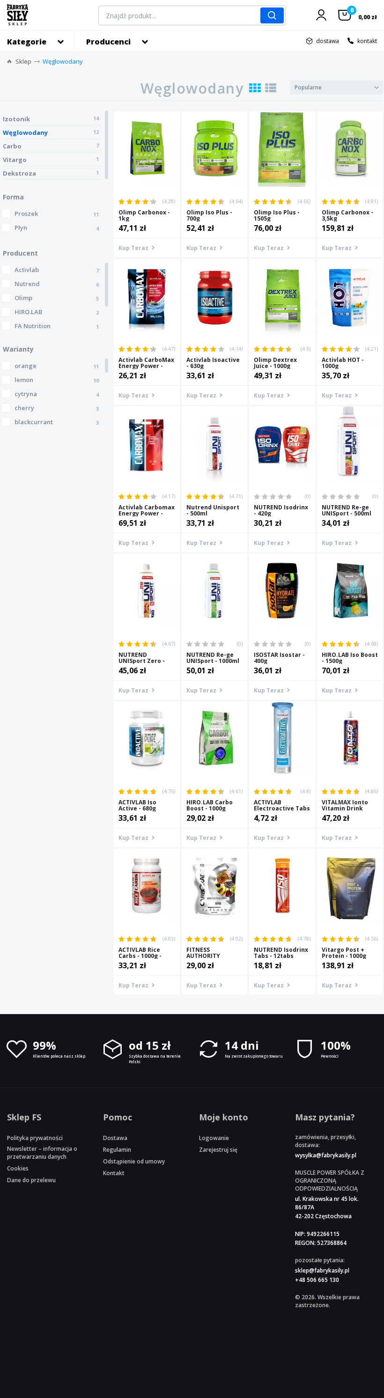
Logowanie (214, 1138)
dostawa (327, 41)
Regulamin (117, 1150)
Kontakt (114, 1173)
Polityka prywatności (35, 1138)
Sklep (23, 61)
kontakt (367, 41)
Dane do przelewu (31, 1180)
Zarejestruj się (218, 1150)
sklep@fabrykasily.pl (322, 1270)
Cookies (18, 1168)
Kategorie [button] (26, 41)
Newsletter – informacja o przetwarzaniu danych (42, 1153)
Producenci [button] (108, 41)
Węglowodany (63, 61)
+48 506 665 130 (317, 1280)
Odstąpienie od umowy (134, 1161)
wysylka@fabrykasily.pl (325, 1155)
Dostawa (115, 1138)
